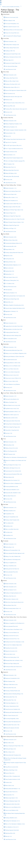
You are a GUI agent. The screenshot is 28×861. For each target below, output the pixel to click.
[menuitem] (1, 3)
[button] (1, 1)
